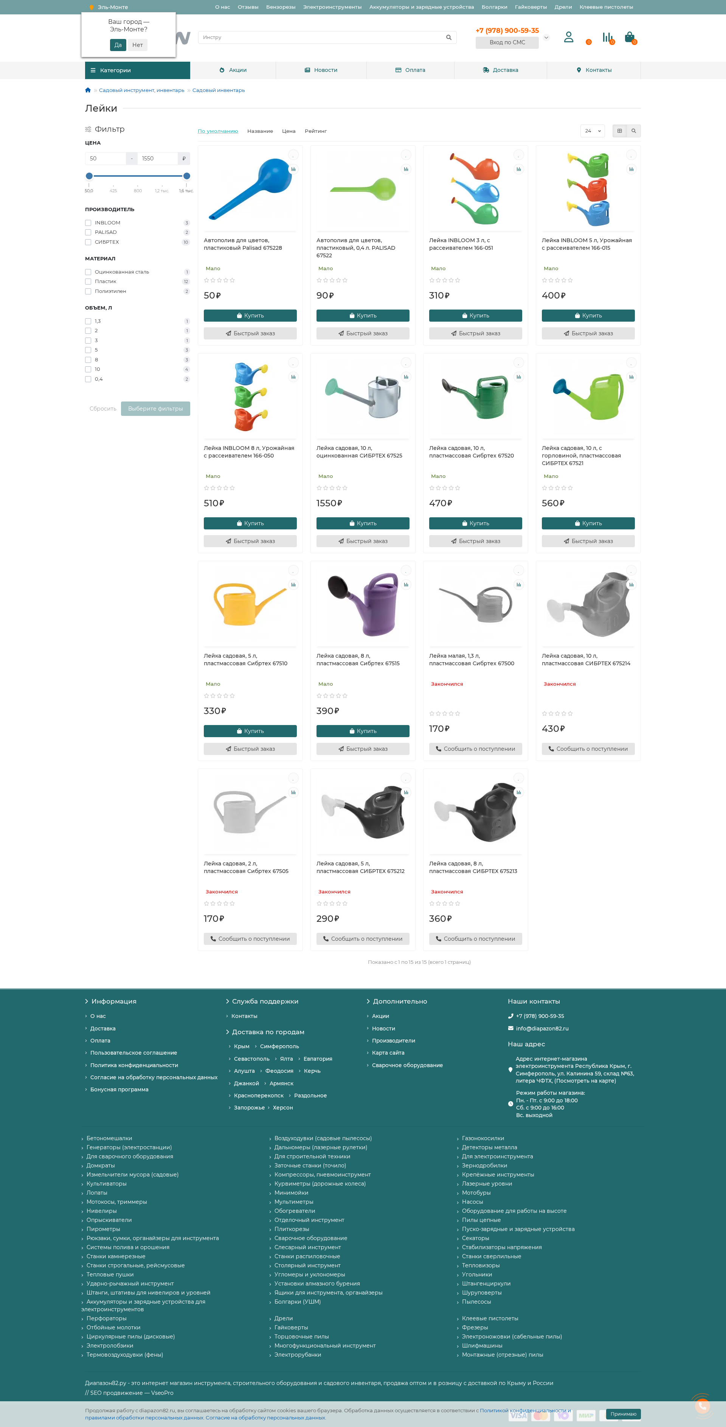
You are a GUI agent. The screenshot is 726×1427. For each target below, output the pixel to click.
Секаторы (475, 1238)
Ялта (286, 1059)
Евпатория (318, 1059)
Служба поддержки (265, 1001)
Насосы (472, 1201)
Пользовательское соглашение (133, 1053)
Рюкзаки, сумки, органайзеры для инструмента (153, 1238)
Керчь (312, 1071)
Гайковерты (531, 7)
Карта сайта (388, 1053)
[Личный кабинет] (569, 37)
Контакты (599, 70)
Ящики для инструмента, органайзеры (329, 1292)
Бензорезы (281, 7)
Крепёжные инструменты (498, 1174)
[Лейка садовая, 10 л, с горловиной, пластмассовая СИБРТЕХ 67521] (588, 397)
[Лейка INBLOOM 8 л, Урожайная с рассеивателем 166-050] (250, 397)
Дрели (563, 7)
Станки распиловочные (307, 1256)
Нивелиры (102, 1211)
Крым (242, 1046)
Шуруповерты (482, 1292)
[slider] (89, 176)
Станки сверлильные (491, 1256)
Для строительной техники (313, 1156)
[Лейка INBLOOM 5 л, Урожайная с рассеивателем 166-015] (588, 189)
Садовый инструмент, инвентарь (141, 90)
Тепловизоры (481, 1265)
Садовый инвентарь (218, 90)
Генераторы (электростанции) (129, 1147)
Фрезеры (475, 1327)
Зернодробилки (484, 1165)
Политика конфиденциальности (134, 1065)
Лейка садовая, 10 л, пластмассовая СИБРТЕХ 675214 (586, 659)
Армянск (281, 1083)
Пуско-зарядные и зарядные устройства (518, 1229)
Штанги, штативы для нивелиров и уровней (149, 1292)
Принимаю (623, 1414)
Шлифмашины (482, 1345)
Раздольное (310, 1095)
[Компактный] (634, 130)
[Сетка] (620, 130)
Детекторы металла (489, 1147)
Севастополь (252, 1059)
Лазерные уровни (487, 1183)
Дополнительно (400, 1001)
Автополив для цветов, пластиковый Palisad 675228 (243, 244)
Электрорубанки (298, 1354)
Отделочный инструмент (309, 1220)
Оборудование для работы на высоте (514, 1211)
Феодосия (279, 1071)
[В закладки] (293, 154)
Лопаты (97, 1192)
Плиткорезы (292, 1229)
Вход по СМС (507, 42)
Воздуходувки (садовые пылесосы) (323, 1138)
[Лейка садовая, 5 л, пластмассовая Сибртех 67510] (250, 605)
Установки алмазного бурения (317, 1283)
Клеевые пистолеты (606, 7)
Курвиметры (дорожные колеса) (320, 1183)
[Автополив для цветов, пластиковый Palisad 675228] (250, 189)
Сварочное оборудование (407, 1065)
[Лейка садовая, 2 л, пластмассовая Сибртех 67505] (250, 812)
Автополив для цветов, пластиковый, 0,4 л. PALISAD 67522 (356, 248)
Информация (114, 1001)
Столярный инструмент (308, 1265)
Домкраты (101, 1165)
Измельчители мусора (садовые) (133, 1174)
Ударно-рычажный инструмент (130, 1283)
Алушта (244, 1071)
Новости (326, 70)
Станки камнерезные (116, 1256)
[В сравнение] (293, 169)
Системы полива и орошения (128, 1247)
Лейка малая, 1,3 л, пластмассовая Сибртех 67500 (471, 659)
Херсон (283, 1108)
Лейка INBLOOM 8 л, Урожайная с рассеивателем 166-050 (249, 452)
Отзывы (248, 7)
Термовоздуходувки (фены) (125, 1354)
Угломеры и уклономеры (310, 1274)
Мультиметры (294, 1201)
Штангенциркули (486, 1283)
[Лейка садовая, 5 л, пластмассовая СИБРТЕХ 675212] (363, 812)
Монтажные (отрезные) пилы (502, 1354)
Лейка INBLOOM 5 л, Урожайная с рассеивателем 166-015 (587, 244)
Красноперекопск (259, 1095)
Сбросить (103, 408)
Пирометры (103, 1229)
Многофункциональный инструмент (325, 1345)
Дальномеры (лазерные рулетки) (321, 1147)
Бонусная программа (119, 1089)
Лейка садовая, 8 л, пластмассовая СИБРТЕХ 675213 (473, 867)
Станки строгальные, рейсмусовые (136, 1265)
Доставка (505, 70)
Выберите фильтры (155, 408)
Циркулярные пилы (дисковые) (131, 1336)
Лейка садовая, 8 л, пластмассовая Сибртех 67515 (358, 659)
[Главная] (88, 90)
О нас (222, 7)
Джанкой (246, 1083)
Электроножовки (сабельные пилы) (512, 1336)
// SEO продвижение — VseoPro (129, 1393)
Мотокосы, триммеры (117, 1201)
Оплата (415, 70)
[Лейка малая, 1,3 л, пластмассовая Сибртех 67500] (475, 605)
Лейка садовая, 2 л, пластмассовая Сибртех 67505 (246, 867)
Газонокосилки (483, 1138)
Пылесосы (476, 1301)
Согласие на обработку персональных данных (265, 1418)
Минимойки (292, 1192)
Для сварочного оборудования (130, 1156)
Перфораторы (107, 1318)
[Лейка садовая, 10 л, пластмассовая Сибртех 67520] (475, 397)
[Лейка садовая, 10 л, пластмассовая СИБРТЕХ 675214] (588, 605)
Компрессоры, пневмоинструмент (323, 1174)
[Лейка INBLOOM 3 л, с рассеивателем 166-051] (475, 189)
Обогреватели (295, 1211)
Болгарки (494, 7)
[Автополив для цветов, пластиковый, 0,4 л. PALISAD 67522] (363, 189)
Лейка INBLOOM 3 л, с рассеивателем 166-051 (461, 244)
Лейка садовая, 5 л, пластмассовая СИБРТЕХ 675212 (360, 867)
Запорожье (249, 1108)
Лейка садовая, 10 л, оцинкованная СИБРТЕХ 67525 (359, 452)
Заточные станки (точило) (310, 1165)
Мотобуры (476, 1192)
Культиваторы (107, 1183)
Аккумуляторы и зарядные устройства (421, 7)
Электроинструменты (332, 7)
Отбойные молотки (114, 1327)
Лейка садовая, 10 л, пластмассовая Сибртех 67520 (471, 452)
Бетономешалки (109, 1138)
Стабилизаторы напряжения (502, 1247)
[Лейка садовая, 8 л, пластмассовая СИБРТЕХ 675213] (475, 812)
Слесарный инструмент (308, 1247)
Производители (393, 1041)
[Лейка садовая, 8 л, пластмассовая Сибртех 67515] (363, 605)
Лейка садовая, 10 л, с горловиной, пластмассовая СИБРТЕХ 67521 (581, 456)
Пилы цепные (481, 1220)
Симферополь (279, 1046)
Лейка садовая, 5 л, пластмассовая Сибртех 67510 (245, 659)
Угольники (477, 1274)
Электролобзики (110, 1345)
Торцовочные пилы (302, 1336)
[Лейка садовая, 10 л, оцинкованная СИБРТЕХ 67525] (363, 397)
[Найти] (448, 37)
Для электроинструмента (497, 1156)
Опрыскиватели (109, 1220)
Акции (238, 70)
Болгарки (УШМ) (298, 1301)
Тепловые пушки (110, 1274)
